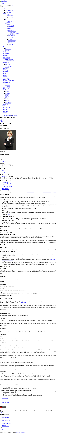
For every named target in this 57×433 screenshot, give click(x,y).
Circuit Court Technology (6, 57)
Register (3, 3)
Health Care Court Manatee (6, 79)
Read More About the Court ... (4, 412)
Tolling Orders (5, 112)
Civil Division (6, 97)
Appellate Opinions (5, 106)
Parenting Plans (10, 42)
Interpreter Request (7, 64)
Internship (4, 73)
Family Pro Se (6, 95)
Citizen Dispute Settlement (10, 15)
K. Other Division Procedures (5, 189)
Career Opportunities (6, 53)
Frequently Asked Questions (5, 402)
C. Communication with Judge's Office (6, 183)
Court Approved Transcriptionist (9, 65)
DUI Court (8, 20)
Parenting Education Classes (11, 35)
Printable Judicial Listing (8, 49)
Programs (3, 54)
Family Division (7, 96)
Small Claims (6, 98)
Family (6, 23)
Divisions (4, 13)
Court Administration (4, 52)
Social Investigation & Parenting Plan (14, 33)
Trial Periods (3, 172)
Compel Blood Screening (6, 107)
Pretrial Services (8, 22)
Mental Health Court (9, 21)
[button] (10, 5)
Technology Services (6, 101)
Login (1, 4)
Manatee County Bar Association (47, 192)
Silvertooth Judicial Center (8, 11)
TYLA (4, 77)
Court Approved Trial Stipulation (9, 260)
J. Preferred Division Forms (5, 188)
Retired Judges (7, 50)
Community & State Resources (12, 31)
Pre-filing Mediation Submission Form (9, 60)
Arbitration (8, 14)
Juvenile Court (8, 36)
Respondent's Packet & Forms (11, 25)
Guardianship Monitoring (6, 72)
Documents (3, 105)
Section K (8, 214)
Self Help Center (5, 89)
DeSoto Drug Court (5, 55)
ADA (4, 81)
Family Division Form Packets (12, 40)
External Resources (5, 109)
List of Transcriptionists (9, 66)
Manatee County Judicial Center (9, 10)
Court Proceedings (10, 39)
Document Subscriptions (6, 83)
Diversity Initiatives (5, 68)
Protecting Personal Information (12, 41)
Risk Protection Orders (6, 110)
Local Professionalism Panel (6, 87)
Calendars (3, 170)
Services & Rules (7, 91)
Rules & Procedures (5, 111)
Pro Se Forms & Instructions (10, 37)
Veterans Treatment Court (6, 78)
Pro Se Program (5, 75)
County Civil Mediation (6, 62)
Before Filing (9, 38)
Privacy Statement (22, 432)
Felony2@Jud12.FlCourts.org (47, 391)
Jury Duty (4, 51)
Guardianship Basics (9, 43)
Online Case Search (7, 100)
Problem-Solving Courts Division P (9, 45)
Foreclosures (8, 16)
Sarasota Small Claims (9, 18)
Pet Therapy (4, 74)
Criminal (6, 19)
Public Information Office (6, 88)
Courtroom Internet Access (8, 102)
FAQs (4, 46)
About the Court (4, 8)
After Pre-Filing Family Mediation (9, 59)
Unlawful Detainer (7, 99)
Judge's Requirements (7, 86)
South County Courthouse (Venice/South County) (5, 425)
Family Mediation (5, 71)
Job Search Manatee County (11, 26)
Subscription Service (4, 403)
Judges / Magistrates (5, 47)
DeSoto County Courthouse (5, 417)
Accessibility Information (5, 398)
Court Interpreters (5, 63)
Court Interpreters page (23, 302)
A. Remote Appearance (5, 182)
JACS (4, 84)
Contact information (4, 401)
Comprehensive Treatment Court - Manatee (8, 80)
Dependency (8, 27)
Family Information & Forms (10, 30)
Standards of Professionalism (30, 192)
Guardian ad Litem (5, 104)
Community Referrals (7, 93)
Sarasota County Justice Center (5, 426)
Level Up (6, 61)
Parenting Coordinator (12, 32)
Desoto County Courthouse (8, 9)
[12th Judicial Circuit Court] (3, 1)
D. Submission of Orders (5, 184)
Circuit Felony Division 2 (5, 176)
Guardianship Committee (11, 44)
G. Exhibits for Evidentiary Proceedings (7, 186)
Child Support (8, 24)
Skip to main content (2, 0)
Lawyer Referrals (7, 92)
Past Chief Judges (7, 48)
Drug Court (4, 69)
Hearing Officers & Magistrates (12, 34)
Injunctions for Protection (11, 29)
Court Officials (7, 94)
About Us (6, 90)
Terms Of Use (18, 432)
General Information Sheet (8, 56)
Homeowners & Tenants (11, 17)
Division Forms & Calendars (6, 108)
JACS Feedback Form (7, 85)
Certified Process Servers (6, 82)
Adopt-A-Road (7, 70)
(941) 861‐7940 (4, 161)
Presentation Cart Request (8, 103)
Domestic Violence (9, 28)
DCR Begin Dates (7, 67)
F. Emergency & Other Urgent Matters (6, 185)
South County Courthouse (8, 12)
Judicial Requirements (4, 171)
